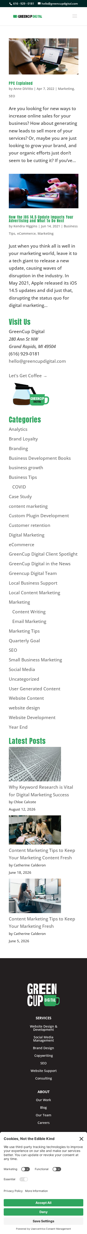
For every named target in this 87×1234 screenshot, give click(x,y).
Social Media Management (43, 1039)
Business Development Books (40, 458)
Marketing (66, 88)
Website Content (26, 698)
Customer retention (29, 525)
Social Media (22, 669)
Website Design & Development (43, 1028)
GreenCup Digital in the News (40, 564)
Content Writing (28, 612)
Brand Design (43, 1048)
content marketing (28, 506)
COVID (19, 487)
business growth (26, 468)
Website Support (44, 1070)
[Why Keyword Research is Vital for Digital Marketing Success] (35, 765)
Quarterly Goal (24, 641)
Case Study (20, 497)
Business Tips (23, 477)
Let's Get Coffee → (28, 376)
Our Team (43, 1115)
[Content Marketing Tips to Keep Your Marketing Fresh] (35, 897)
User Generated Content (34, 689)
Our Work (43, 1100)
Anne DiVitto (23, 88)
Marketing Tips (24, 631)
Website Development (32, 717)
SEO (12, 96)
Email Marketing (29, 621)
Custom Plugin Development (39, 516)
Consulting (43, 1078)
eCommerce (26, 233)
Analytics (18, 429)
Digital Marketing (26, 535)
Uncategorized (24, 679)
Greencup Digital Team (33, 573)
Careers (44, 1122)
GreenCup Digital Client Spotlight (43, 554)
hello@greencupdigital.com (37, 361)
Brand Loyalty (23, 439)
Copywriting (43, 1055)
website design (24, 708)
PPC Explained (21, 83)
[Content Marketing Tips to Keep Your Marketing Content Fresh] (35, 831)
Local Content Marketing (34, 593)
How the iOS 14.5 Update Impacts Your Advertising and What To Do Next (41, 218)
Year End (18, 727)
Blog (43, 1107)
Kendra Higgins (25, 226)
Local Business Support (33, 583)
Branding (18, 448)
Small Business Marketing (35, 660)
